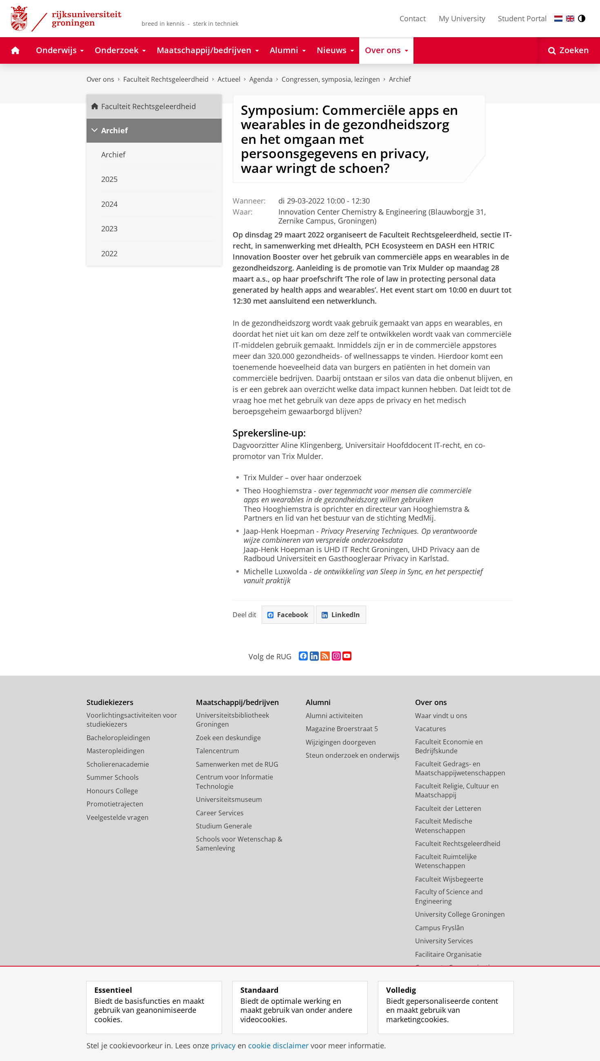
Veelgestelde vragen (118, 817)
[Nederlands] (558, 19)
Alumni (318, 702)
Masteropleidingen (115, 750)
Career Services (220, 812)
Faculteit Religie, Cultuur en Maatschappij (457, 790)
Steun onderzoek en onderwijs (353, 755)
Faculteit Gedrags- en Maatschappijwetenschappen (460, 768)
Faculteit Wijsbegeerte (449, 879)
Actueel (229, 79)
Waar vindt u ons (441, 715)
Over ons (100, 79)
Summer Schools (113, 777)
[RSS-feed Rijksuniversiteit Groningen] (325, 656)
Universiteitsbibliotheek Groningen (232, 720)
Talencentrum (217, 750)
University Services (444, 940)
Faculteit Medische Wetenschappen (443, 826)
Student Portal (522, 18)
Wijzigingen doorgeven (341, 742)
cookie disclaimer (278, 1045)
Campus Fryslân (439, 927)
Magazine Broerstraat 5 (342, 728)
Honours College (112, 790)
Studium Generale (224, 825)
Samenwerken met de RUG (237, 764)
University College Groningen (460, 914)
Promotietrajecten (115, 803)
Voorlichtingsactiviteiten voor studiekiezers (132, 720)
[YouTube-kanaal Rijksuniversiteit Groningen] (346, 656)
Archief (400, 79)
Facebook (292, 614)
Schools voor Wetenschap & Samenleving (239, 844)
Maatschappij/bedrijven (237, 702)
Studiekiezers (110, 702)
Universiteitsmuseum (229, 799)
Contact (413, 18)
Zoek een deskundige (228, 737)
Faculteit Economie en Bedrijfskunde (449, 746)
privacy (223, 1045)
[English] (570, 19)
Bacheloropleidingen (118, 737)
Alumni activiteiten (334, 715)
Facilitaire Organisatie (448, 954)
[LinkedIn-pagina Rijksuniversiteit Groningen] (314, 656)
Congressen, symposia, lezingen (331, 79)
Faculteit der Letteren (448, 808)
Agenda (261, 79)
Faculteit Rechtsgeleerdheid (166, 79)
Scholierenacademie (118, 764)
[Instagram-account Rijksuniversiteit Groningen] (336, 656)
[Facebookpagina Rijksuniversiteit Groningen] (303, 656)
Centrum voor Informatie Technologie (234, 781)
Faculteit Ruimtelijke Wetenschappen (446, 861)
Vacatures (430, 728)
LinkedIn (345, 614)
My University (462, 18)
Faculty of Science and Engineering (449, 896)
